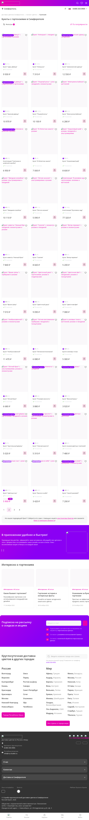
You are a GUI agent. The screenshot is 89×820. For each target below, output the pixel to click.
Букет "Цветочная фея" (70, 305)
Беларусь (78, 673)
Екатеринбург (8, 682)
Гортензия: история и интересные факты (47, 594)
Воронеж (6, 677)
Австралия (79, 707)
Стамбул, (72, 711)
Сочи (25, 694)
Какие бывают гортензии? (15, 593)
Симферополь (10, 9)
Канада (78, 686)
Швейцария (59, 698)
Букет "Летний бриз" (10, 399)
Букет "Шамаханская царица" (72, 67)
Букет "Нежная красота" (41, 446)
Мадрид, (50, 713)
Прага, (70, 694)
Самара (26, 686)
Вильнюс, (50, 690)
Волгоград (6, 673)
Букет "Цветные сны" (10, 493)
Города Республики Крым (13, 715)
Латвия (76, 698)
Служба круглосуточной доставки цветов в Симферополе (25, 797)
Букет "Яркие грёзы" (10, 305)
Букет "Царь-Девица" (10, 67)
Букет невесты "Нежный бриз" (13, 257)
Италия (75, 702)
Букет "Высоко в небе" (40, 493)
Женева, (49, 698)
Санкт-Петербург (30, 690)
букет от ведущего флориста (44, 520)
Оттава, (71, 686)
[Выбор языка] (69, 8)
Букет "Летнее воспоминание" (43, 352)
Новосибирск (7, 707)
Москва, (71, 677)
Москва (5, 698)
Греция (56, 673)
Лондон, (49, 702)
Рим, (70, 702)
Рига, (70, 698)
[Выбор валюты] (65, 8)
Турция (79, 711)
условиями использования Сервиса (70, 634)
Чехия (76, 694)
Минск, (71, 673)
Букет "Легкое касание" (40, 210)
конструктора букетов (65, 518)
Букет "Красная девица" (11, 114)
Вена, (48, 686)
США (61, 709)
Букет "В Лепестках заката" (42, 161)
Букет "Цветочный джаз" (41, 305)
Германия (58, 682)
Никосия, (72, 682)
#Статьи (16, 589)
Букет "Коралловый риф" (70, 161)
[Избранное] (81, 3)
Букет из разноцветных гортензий (74, 446)
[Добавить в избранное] (26, 35)
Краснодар (6, 690)
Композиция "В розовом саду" (72, 210)
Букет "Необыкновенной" (11, 352)
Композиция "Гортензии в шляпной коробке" (12, 162)
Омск (25, 673)
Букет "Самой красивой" (70, 493)
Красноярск (7, 694)
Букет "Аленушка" (39, 67)
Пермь (26, 677)
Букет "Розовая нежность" (41, 399)
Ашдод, (49, 677)
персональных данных (65, 630)
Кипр (78, 682)
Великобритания (53, 705)
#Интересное (8, 589)
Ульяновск (27, 698)
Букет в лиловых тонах (70, 352)
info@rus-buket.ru (10, 753)
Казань (5, 686)
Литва (57, 690)
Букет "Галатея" (38, 257)
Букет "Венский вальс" (69, 399)
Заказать (25, 74)
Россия (78, 677)
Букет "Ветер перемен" (70, 257)
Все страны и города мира (58, 723)
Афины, (49, 673)
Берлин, (49, 682)
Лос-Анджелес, (52, 709)
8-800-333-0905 (51, 662)
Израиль (57, 677)
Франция (78, 690)
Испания (58, 713)
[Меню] (86, 3)
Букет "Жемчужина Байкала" (72, 114)
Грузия (79, 715)
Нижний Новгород (10, 702)
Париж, (71, 690)
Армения (57, 694)
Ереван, (49, 694)
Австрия (55, 686)
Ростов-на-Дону (30, 682)
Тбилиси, (72, 715)
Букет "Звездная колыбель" (12, 210)
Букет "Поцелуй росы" (40, 114)
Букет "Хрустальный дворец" (12, 446)
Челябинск (28, 707)
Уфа (24, 702)
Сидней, (71, 707)
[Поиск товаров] (77, 3)
